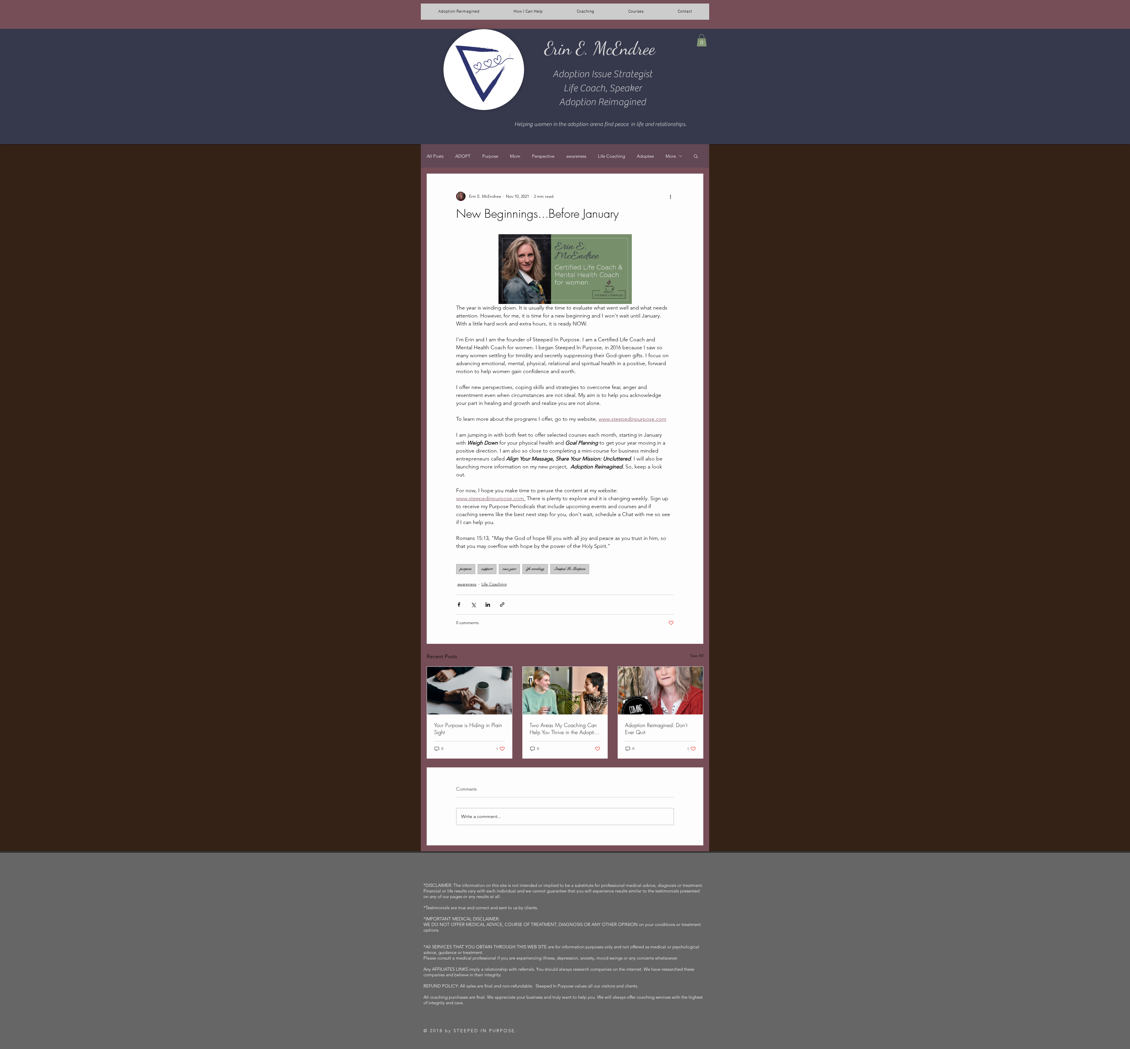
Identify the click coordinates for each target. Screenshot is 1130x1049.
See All (696, 655)
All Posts (435, 156)
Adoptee (645, 156)
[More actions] (670, 196)
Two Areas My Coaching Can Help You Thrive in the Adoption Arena (565, 729)
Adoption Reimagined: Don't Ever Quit (656, 729)
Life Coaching (611, 156)
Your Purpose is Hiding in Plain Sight (468, 729)
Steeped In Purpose (569, 568)
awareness (576, 156)
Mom (515, 156)
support (487, 568)
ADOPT (463, 156)
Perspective (543, 156)
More (671, 156)
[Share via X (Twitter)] (473, 604)
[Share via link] (502, 604)
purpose (465, 568)
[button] (702, 40)
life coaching (535, 568)
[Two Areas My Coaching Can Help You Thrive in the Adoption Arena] (565, 690)
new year (509, 568)
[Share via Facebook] (459, 604)
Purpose (490, 156)
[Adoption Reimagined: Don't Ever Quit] (660, 690)
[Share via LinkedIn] (488, 604)
